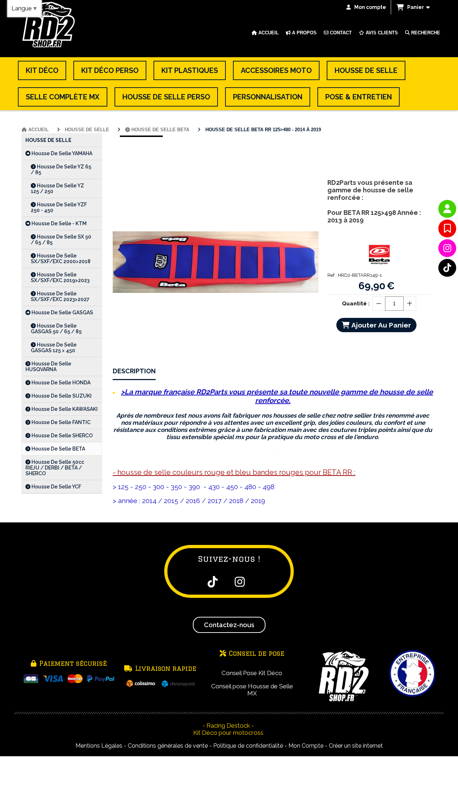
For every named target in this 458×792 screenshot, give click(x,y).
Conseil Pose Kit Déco (251, 673)
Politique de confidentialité (248, 745)
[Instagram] (447, 248)
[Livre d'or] (447, 228)
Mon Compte (305, 745)
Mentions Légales (98, 745)
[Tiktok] (447, 268)
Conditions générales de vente (168, 745)
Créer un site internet (356, 745)
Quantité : (356, 303)
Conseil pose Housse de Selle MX (252, 690)
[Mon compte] (447, 209)
